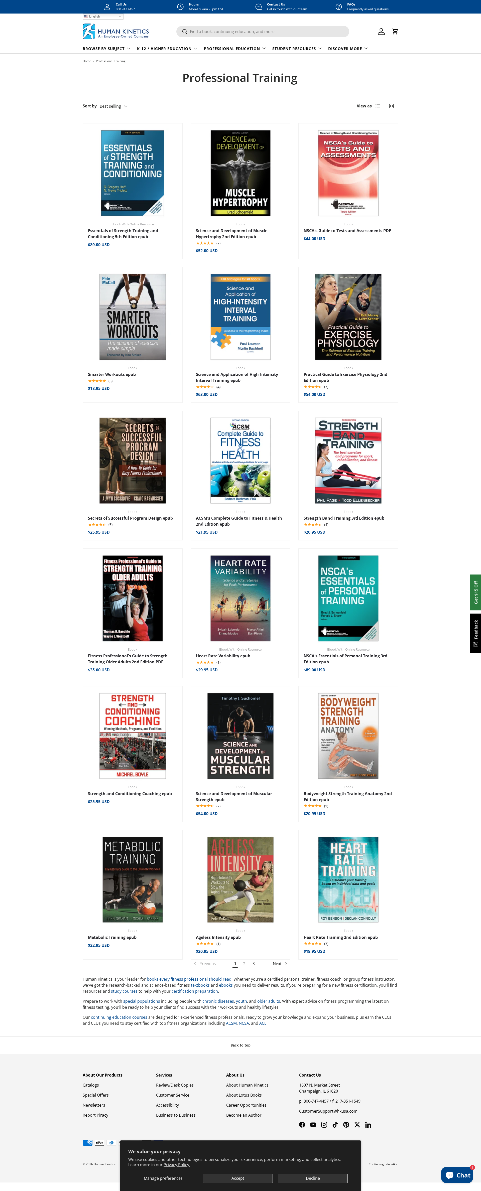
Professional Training (111, 61)
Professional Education (232, 48)
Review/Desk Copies (175, 1085)
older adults (268, 1001)
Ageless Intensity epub (218, 937)
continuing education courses (119, 1017)
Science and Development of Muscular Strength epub (234, 796)
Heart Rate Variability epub (223, 656)
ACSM (231, 1023)
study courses (124, 991)
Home (87, 61)
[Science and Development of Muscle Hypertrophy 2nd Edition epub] (240, 173)
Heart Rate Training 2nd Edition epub (341, 937)
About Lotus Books (244, 1095)
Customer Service (172, 1095)
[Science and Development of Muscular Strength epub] (240, 736)
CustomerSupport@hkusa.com (328, 1111)
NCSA (244, 1023)
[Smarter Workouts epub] (132, 317)
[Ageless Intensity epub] (240, 880)
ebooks (226, 985)
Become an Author (244, 1115)
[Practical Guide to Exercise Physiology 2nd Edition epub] (348, 317)
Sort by (90, 106)
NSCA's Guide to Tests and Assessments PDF (347, 230)
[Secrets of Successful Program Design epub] (132, 460)
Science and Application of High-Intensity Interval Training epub (237, 377)
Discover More (345, 48)
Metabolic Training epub (112, 937)
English (94, 16)
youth (241, 1001)
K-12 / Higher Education (164, 48)
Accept (237, 1178)
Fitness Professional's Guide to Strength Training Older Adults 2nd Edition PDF (128, 659)
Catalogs (91, 1085)
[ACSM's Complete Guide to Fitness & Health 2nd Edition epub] (240, 460)
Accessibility (167, 1105)
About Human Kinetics (247, 1085)
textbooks (200, 985)
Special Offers (96, 1095)
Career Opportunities (246, 1105)
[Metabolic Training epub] (132, 880)
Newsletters (94, 1105)
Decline (313, 1178)
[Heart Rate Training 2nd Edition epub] (348, 880)
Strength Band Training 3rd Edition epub (344, 518)
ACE (263, 1023)
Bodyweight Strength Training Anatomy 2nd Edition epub (348, 796)
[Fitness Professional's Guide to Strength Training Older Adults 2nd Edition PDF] (132, 598)
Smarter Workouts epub (112, 374)
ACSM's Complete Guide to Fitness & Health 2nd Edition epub (239, 521)
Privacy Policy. (177, 1164)
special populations (141, 1001)
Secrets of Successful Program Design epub (130, 518)
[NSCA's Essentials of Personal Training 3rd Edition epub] (348, 598)
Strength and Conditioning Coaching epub (130, 793)
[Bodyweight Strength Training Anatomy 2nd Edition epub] (348, 736)
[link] (204, 964)
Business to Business (176, 1115)
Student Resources (294, 48)
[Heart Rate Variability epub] (240, 598)
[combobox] (262, 31)
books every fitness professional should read (189, 979)
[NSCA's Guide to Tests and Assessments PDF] (348, 173)
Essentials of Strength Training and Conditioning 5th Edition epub (123, 233)
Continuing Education (383, 1164)
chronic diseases (218, 1001)
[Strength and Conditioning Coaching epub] (132, 736)
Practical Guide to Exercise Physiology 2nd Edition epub (345, 377)
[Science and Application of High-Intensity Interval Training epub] (240, 317)
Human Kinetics (104, 1164)
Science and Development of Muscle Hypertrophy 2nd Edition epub (231, 233)
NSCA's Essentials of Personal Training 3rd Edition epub (345, 659)
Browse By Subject (104, 48)
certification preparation (195, 991)
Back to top (240, 1045)
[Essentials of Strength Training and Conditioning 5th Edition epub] (132, 173)
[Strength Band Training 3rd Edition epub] (348, 460)
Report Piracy (95, 1115)
